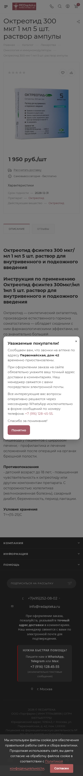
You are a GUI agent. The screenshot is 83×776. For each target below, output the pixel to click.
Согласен (61, 768)
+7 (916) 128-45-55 (39, 414)
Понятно (18, 430)
